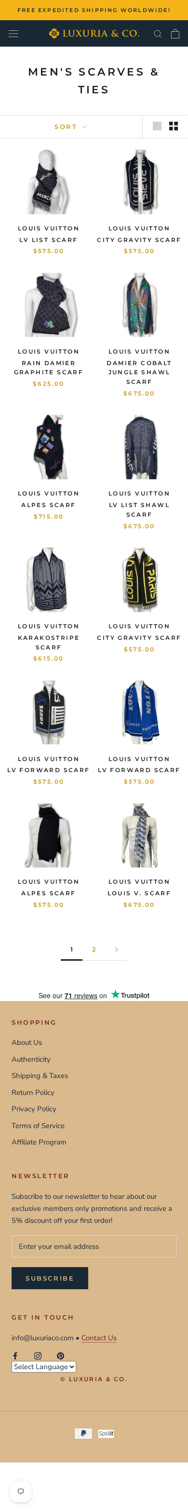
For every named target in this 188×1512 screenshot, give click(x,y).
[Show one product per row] (157, 126)
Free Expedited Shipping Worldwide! (94, 10)
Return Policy (33, 1092)
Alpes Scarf (48, 504)
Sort (67, 126)
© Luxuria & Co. (94, 1379)
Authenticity (31, 1059)
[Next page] (117, 950)
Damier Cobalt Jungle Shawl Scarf (139, 372)
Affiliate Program (39, 1142)
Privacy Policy (34, 1109)
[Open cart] (175, 33)
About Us (27, 1042)
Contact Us (99, 1338)
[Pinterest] (60, 1355)
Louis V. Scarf (139, 893)
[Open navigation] (13, 33)
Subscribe (50, 1278)
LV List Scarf (48, 239)
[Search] (158, 33)
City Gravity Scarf (139, 239)
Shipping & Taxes (40, 1075)
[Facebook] (15, 1355)
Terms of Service (38, 1126)
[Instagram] (37, 1355)
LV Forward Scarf (48, 770)
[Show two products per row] (173, 126)
